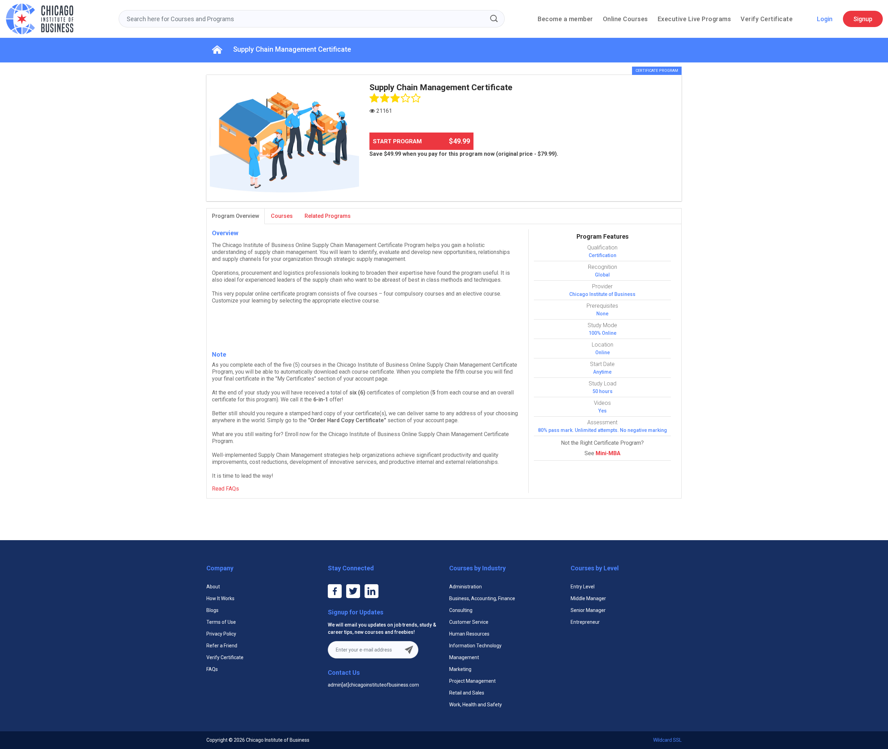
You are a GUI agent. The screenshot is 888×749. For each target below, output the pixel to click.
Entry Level (583, 586)
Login (824, 19)
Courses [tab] (282, 216)
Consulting (460, 610)
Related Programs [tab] (328, 216)
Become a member (565, 19)
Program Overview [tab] (235, 216)
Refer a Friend (221, 645)
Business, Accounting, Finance (482, 598)
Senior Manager (588, 610)
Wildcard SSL (667, 740)
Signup (862, 19)
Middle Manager (588, 598)
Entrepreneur (585, 622)
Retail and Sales (466, 692)
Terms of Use (221, 622)
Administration (465, 586)
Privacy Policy (221, 633)
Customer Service (468, 622)
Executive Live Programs (694, 19)
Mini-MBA (608, 453)
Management (464, 657)
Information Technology (475, 645)
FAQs (212, 669)
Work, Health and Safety (475, 704)
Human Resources (469, 633)
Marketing (460, 669)
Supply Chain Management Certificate (292, 49)
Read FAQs (225, 488)
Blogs (212, 610)
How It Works (220, 598)
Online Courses (625, 19)
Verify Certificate (767, 19)
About (213, 586)
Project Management (472, 681)
